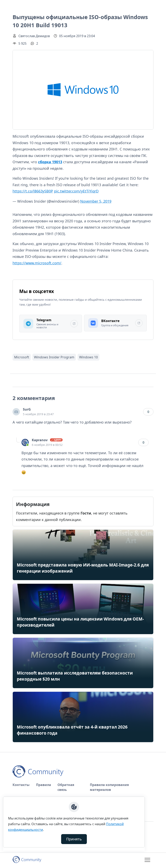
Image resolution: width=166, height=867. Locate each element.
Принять (74, 839)
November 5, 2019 (95, 201)
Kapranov (40, 440)
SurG (27, 409)
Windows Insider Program (54, 357)
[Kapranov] (25, 442)
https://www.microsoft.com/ (37, 263)
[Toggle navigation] (147, 859)
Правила (43, 785)
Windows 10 (88, 357)
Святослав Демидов (34, 36)
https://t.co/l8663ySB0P (33, 191)
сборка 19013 (50, 161)
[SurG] (16, 411)
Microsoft (21, 357)
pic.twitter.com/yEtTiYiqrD (76, 191)
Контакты (21, 785)
